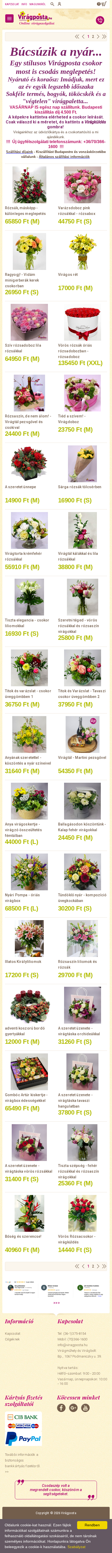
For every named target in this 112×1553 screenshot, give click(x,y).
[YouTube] (85, 1408)
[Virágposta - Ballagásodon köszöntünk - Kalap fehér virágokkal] (82, 801)
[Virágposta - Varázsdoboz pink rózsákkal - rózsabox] (82, 184)
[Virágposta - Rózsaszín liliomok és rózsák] (82, 938)
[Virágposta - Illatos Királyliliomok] (29, 938)
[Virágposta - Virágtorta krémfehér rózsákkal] (29, 530)
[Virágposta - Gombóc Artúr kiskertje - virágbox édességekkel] (29, 1071)
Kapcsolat (12, 4)
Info (24, 4)
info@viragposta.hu (73, 1345)
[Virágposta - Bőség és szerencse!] (29, 1213)
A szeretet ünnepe (20, 487)
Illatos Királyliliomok (23, 962)
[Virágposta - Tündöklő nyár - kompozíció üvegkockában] (82, 872)
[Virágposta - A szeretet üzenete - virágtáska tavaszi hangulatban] (82, 1071)
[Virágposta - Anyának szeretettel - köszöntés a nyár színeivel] (29, 734)
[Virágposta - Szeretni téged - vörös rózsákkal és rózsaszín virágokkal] (82, 597)
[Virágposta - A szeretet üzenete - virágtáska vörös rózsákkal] (29, 1142)
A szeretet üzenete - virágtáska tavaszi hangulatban (75, 1100)
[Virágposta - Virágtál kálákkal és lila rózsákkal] (82, 530)
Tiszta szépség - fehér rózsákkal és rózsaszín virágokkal (78, 1171)
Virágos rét (68, 274)
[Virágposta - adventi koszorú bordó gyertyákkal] (29, 1005)
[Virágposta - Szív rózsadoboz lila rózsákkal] (29, 322)
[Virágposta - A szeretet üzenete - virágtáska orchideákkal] (82, 1005)
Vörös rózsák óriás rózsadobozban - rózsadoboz (75, 351)
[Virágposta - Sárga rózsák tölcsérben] (82, 463)
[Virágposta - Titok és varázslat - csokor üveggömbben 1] (29, 667)
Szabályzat (76, 1547)
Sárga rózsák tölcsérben (79, 487)
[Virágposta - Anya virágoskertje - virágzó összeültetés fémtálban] (29, 801)
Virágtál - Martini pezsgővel (82, 757)
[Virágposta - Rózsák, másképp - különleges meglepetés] (29, 184)
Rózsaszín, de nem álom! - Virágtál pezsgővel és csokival (28, 422)
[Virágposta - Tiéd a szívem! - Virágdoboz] (82, 393)
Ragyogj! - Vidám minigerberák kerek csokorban (22, 280)
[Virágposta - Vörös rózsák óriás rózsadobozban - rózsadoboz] (82, 322)
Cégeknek (12, 1339)
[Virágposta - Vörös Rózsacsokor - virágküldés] (82, 1213)
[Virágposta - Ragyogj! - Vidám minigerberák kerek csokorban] (29, 251)
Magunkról (37, 4)
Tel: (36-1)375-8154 (72, 1333)
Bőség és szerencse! (23, 1236)
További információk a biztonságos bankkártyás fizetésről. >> (22, 1463)
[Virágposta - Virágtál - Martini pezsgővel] (82, 734)
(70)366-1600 (77, 1339)
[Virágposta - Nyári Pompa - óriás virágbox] (29, 872)
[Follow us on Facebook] (61, 1408)
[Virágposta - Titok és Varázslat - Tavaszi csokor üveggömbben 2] (82, 667)
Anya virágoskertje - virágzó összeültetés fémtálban (23, 830)
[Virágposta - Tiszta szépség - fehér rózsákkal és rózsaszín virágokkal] (82, 1142)
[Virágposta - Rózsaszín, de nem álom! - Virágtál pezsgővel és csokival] (29, 393)
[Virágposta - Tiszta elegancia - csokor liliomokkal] (29, 597)
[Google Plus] (73, 1408)
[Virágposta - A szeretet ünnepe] (29, 463)
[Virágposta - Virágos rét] (82, 251)
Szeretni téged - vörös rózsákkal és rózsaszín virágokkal (78, 626)
